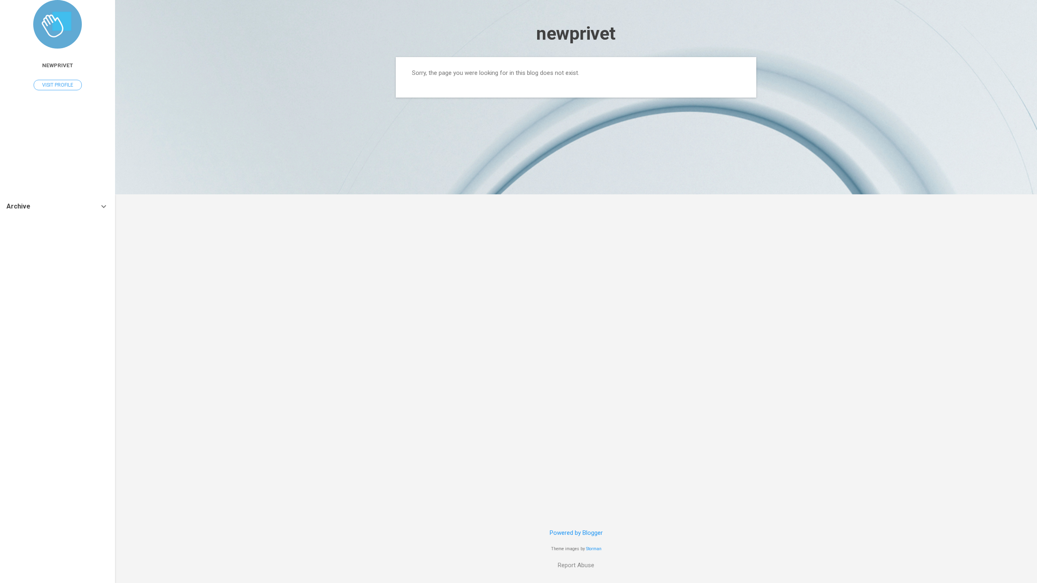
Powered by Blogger (576, 532)
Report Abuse (576, 565)
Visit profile (57, 85)
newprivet (576, 33)
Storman (594, 548)
